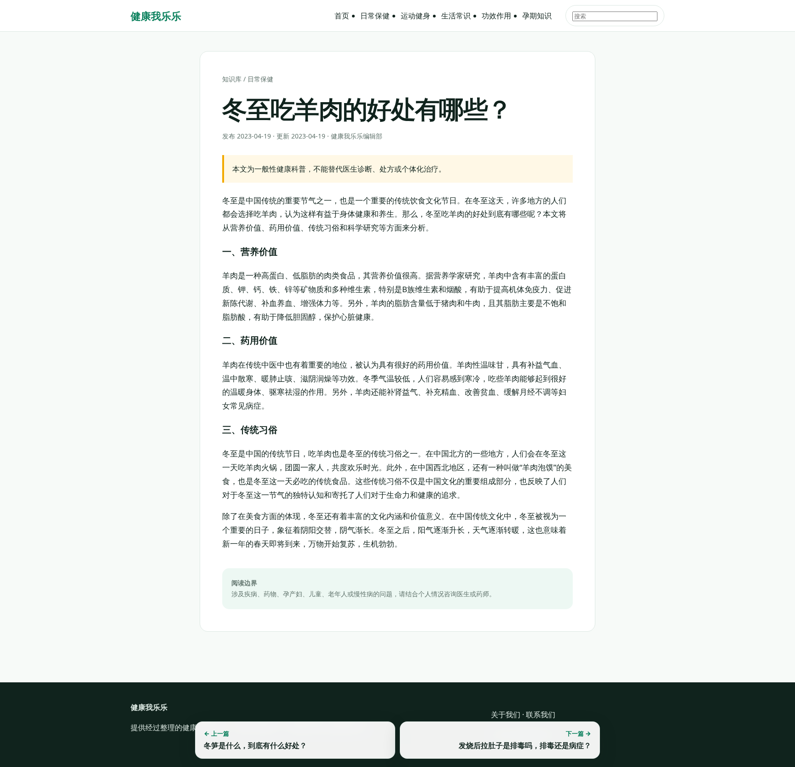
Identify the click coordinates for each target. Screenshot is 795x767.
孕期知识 (537, 16)
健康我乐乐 (156, 16)
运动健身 (415, 16)
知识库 (232, 79)
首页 (341, 16)
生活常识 (456, 16)
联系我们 (540, 714)
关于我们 (505, 714)
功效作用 (496, 16)
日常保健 (375, 16)
